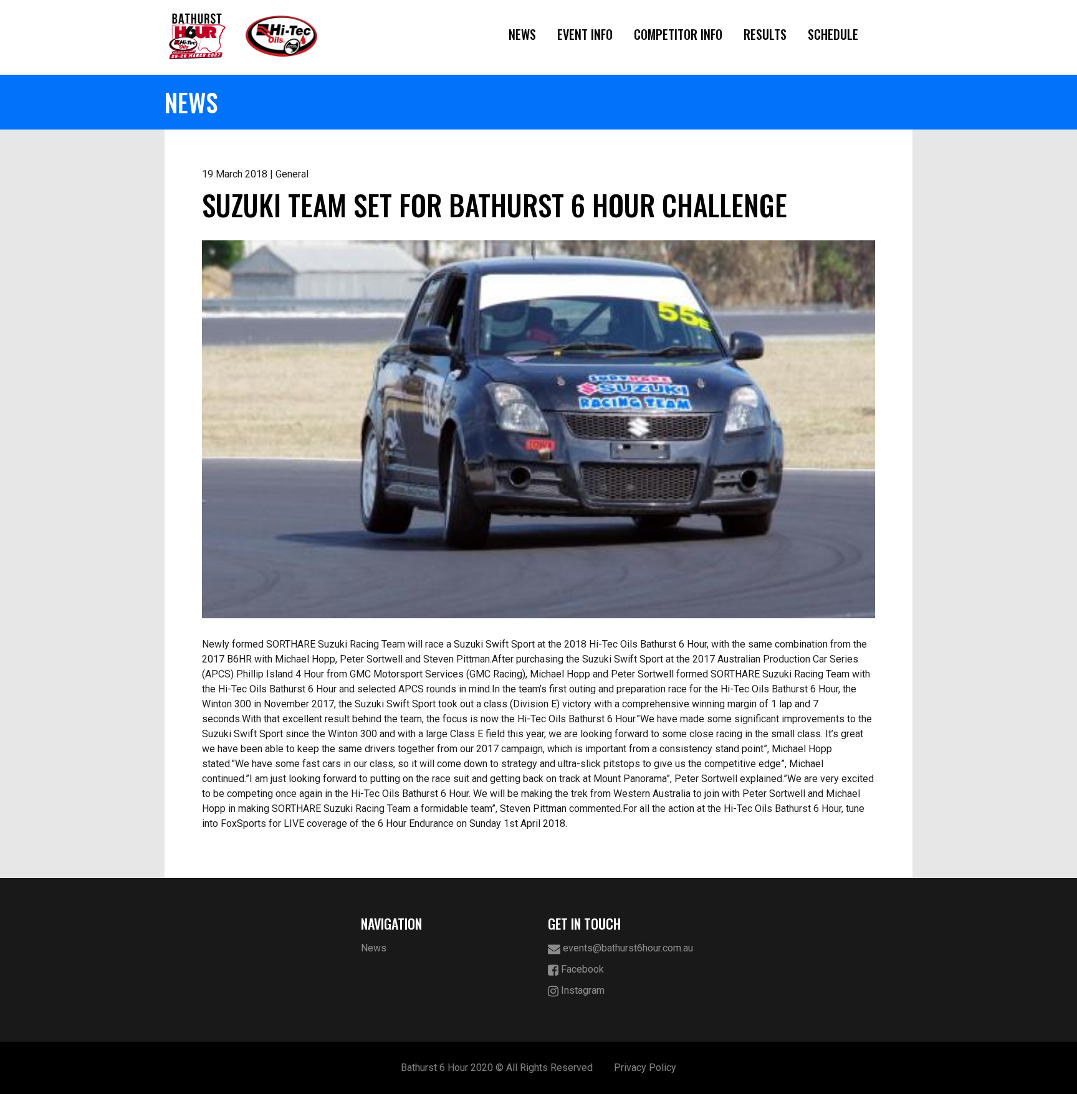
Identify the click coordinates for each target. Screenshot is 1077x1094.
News (522, 34)
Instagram (581, 990)
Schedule (833, 34)
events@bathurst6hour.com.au (626, 948)
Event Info (585, 34)
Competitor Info (678, 34)
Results (765, 34)
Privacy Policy (645, 1067)
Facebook (581, 969)
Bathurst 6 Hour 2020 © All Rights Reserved (497, 1067)
